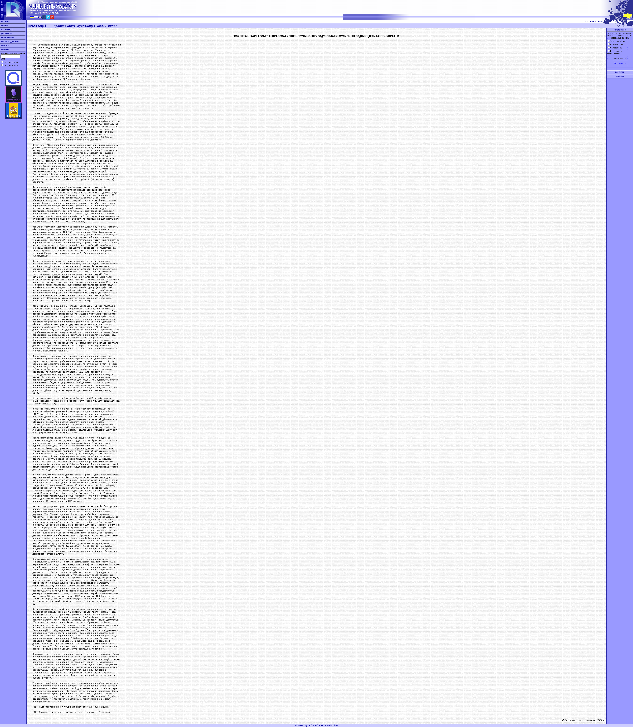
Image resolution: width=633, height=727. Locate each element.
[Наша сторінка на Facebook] (44, 18)
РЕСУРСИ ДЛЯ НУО (9, 42)
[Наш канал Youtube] (52, 18)
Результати (620, 63)
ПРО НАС (4, 46)
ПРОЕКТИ (4, 49)
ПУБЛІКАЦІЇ (6, 30)
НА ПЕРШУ (5, 21)
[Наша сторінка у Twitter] (48, 18)
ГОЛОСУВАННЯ (7, 38)
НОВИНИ (4, 26)
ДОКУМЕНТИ (6, 34)
